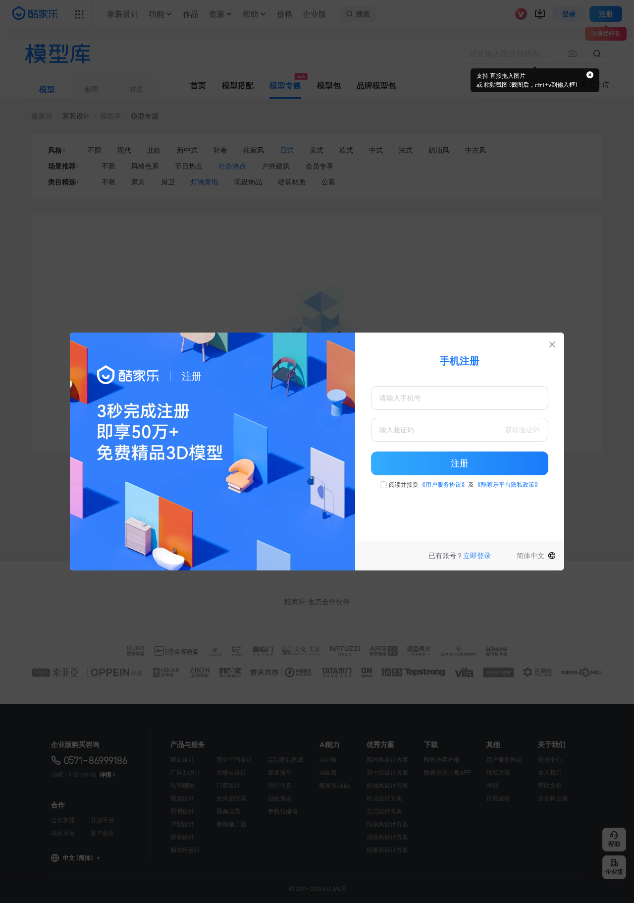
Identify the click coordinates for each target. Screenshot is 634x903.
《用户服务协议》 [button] (443, 485)
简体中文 (530, 555)
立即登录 (477, 555)
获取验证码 (522, 429)
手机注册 (459, 361)
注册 (460, 463)
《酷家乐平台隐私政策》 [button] (507, 485)
